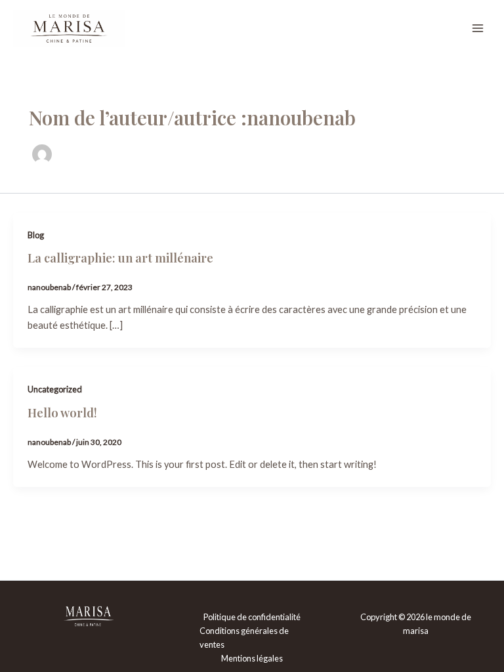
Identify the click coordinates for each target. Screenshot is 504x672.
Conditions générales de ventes (244, 637)
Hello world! (62, 412)
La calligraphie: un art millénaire (120, 257)
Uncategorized (55, 389)
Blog (36, 235)
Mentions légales (252, 658)
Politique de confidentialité (252, 617)
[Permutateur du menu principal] (478, 28)
